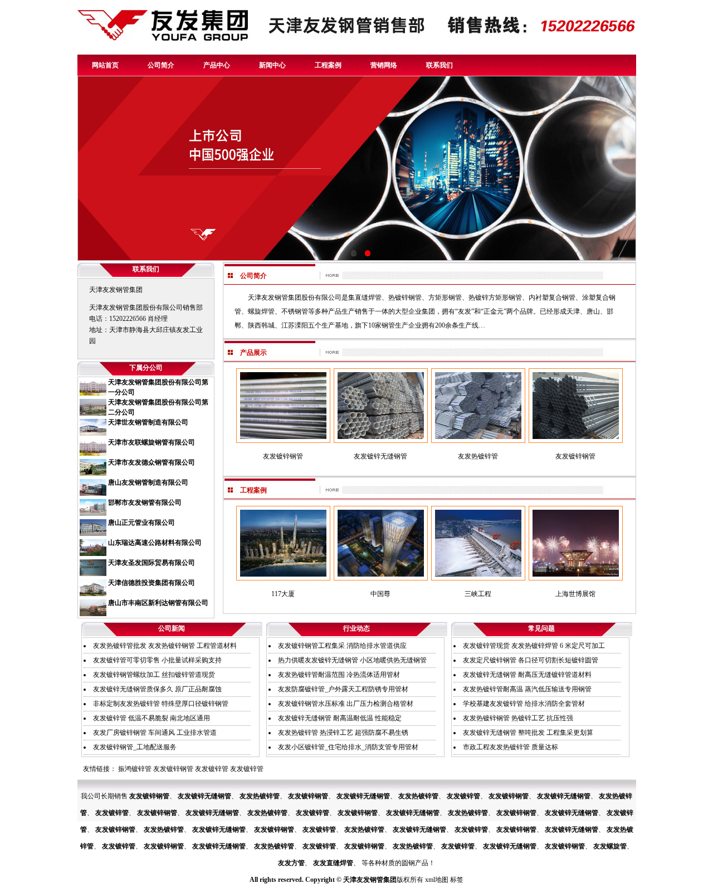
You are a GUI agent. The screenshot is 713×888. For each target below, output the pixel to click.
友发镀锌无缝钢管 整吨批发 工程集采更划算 (528, 732)
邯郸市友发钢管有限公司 (145, 502)
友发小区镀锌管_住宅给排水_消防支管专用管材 (348, 747)
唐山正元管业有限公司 (141, 522)
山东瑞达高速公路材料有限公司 (155, 543)
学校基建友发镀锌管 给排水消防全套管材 (524, 704)
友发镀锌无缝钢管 (204, 796)
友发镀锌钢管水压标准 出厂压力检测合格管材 (345, 704)
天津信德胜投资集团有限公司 (151, 583)
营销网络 (383, 65)
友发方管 (291, 863)
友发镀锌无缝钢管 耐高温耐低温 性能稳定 (340, 718)
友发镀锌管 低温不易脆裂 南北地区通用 (151, 718)
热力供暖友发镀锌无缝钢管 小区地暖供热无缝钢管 (352, 660)
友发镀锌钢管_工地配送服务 (135, 747)
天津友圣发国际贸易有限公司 (151, 563)
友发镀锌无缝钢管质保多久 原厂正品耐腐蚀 (157, 689)
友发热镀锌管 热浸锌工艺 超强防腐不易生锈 (343, 732)
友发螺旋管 (610, 846)
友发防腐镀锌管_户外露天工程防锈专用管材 (343, 689)
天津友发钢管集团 (370, 880)
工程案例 (328, 65)
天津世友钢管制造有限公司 (148, 422)
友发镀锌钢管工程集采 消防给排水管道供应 (342, 646)
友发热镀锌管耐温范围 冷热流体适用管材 (339, 675)
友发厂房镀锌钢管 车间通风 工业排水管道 (155, 732)
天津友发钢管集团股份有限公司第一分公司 (158, 387)
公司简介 (161, 65)
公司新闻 (171, 628)
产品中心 (216, 65)
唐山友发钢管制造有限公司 (148, 482)
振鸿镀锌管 (135, 769)
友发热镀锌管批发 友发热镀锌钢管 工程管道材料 (165, 646)
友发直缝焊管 (333, 863)
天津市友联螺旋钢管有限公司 (151, 442)
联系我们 (439, 65)
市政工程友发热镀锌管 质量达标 (510, 747)
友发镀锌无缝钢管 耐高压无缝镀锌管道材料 (527, 675)
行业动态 (356, 628)
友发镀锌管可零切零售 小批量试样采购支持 (157, 660)
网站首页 (105, 65)
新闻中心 (272, 65)
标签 (456, 880)
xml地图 (436, 880)
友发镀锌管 (211, 769)
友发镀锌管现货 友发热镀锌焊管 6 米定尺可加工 (534, 646)
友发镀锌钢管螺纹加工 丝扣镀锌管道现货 (154, 675)
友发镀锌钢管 (173, 769)
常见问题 (541, 628)
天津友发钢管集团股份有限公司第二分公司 (158, 407)
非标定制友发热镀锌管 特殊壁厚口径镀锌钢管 (160, 704)
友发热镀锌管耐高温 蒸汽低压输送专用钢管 (527, 689)
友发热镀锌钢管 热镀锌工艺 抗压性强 (518, 718)
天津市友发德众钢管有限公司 (151, 462)
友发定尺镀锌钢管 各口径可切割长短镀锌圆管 (530, 660)
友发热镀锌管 (260, 796)
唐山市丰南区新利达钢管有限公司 (158, 603)
